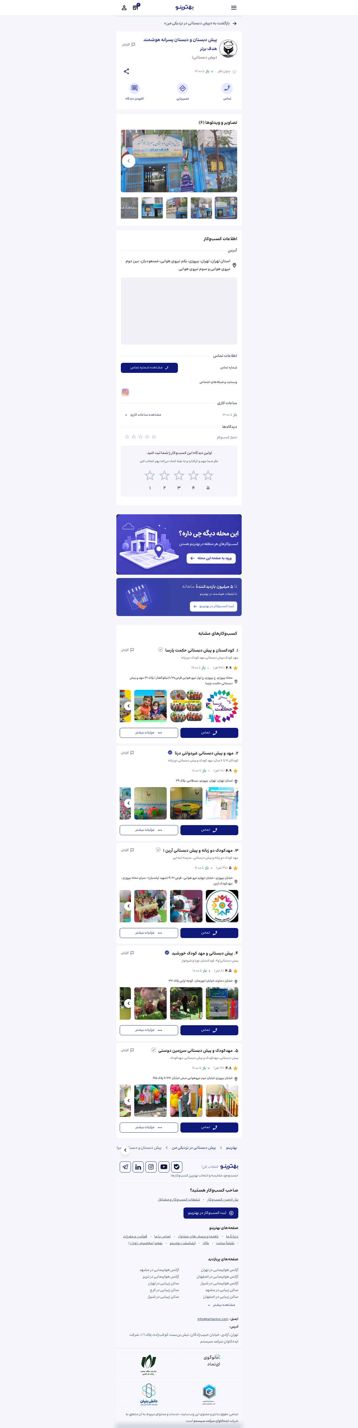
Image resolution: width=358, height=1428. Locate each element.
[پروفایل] (124, 7)
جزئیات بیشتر (145, 732)
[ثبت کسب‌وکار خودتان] (135, 7)
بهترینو (231, 1148)
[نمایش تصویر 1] (226, 208)
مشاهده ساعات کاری (145, 415)
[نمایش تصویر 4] (152, 208)
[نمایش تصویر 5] (127, 208)
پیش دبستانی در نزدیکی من (194, 1148)
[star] (127, 438)
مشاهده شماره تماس (146, 367)
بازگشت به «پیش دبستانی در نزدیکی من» (197, 23)
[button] (179, 693)
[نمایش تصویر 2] (201, 208)
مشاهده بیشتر (224, 1305)
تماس (205, 732)
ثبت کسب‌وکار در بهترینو (216, 606)
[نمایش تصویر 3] (176, 208)
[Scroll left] (128, 706)
